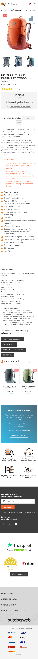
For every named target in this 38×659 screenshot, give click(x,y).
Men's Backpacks (28, 10)
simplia (18, 654)
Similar (25, 104)
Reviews (10, 550)
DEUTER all (7, 355)
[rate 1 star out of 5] (2, 89)
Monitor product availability (20, 107)
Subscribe (8, 507)
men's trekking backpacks (13, 350)
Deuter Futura (9, 344)
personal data (29, 512)
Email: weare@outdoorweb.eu (19, 430)
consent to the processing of (18, 512)
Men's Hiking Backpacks (12, 339)
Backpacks (8, 10)
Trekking (17, 10)
